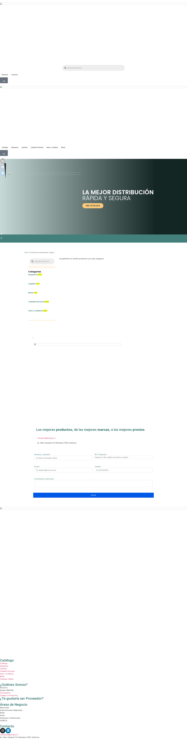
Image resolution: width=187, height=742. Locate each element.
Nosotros (5, 75)
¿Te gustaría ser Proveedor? (22, 698)
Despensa (14, 147)
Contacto (14, 75)
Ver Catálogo (93, 205)
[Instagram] (2, 730)
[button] (93, 234)
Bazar (63, 147)
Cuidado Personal (37, 147)
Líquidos (24, 147)
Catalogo (5, 147)
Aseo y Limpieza (52, 147)
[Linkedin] (8, 730)
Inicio (26, 252)
